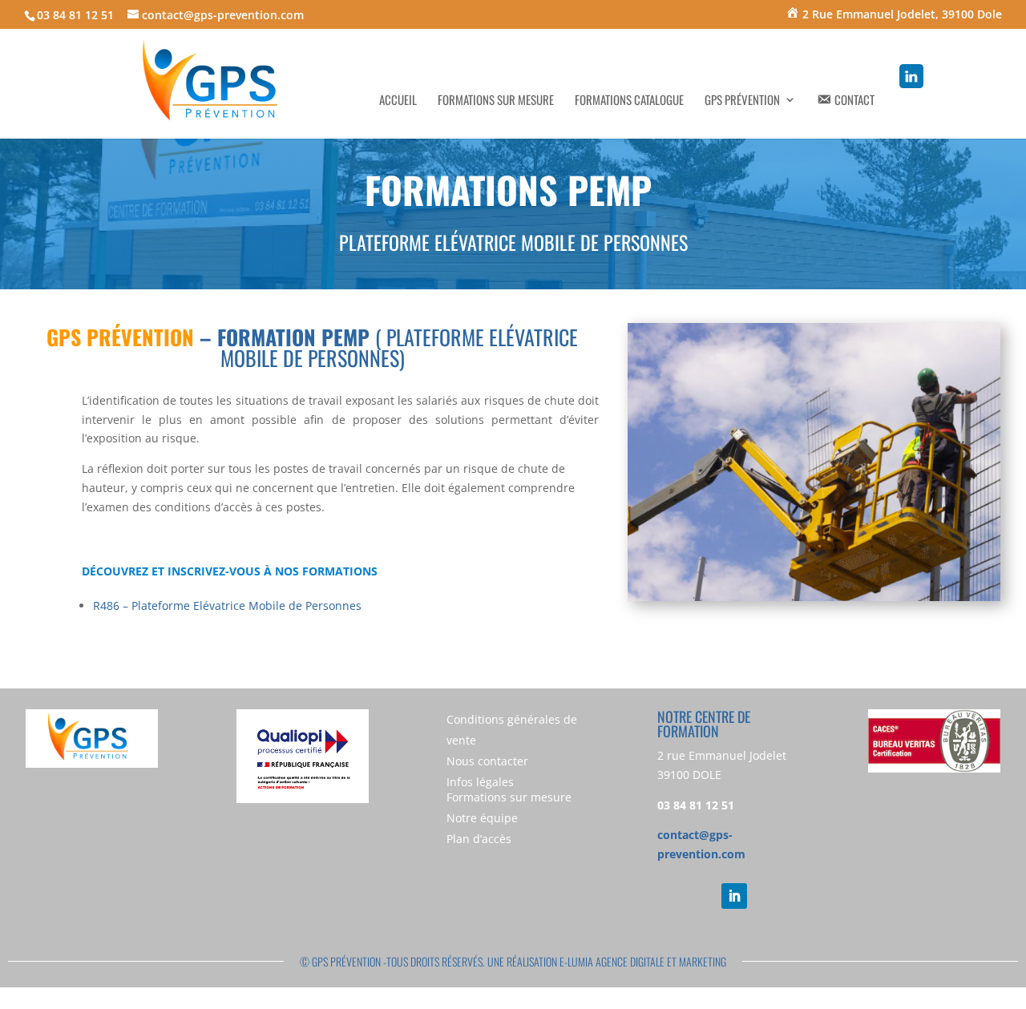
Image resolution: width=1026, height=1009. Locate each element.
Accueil (398, 101)
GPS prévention (742, 101)
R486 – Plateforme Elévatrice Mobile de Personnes (227, 605)
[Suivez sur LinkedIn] (734, 896)
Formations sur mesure (496, 101)
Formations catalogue (629, 101)
